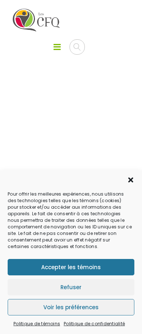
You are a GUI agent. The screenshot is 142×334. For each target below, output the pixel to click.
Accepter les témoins (71, 267)
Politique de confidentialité (94, 324)
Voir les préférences (71, 307)
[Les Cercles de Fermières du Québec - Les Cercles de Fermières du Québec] (36, 20)
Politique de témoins (36, 324)
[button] (130, 180)
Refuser (71, 287)
